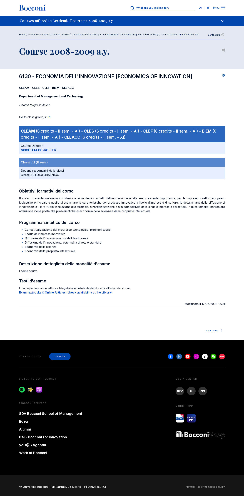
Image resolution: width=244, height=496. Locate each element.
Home (22, 34)
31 (49, 117)
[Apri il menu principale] (223, 8)
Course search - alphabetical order (179, 34)
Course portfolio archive (84, 34)
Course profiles (61, 34)
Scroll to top (211, 330)
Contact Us (214, 35)
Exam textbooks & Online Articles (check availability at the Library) (66, 292)
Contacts (60, 356)
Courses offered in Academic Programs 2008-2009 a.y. (129, 34)
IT (208, 7)
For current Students (39, 34)
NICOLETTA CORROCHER (38, 150)
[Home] (32, 7)
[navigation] (122, 21)
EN (200, 7)
